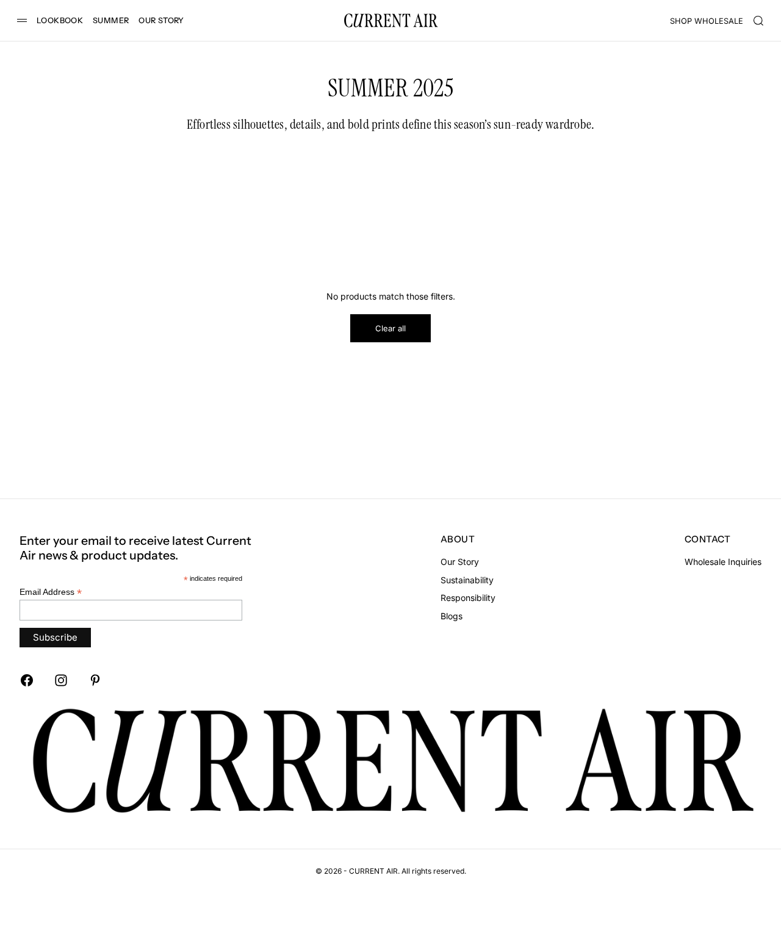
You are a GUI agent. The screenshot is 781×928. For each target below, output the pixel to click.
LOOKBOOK (60, 20)
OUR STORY (161, 20)
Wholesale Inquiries (723, 561)
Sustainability (467, 580)
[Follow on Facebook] (27, 680)
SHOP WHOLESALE (706, 21)
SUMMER (111, 20)
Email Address (51, 592)
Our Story (460, 561)
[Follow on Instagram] (61, 680)
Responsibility (468, 597)
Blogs (451, 616)
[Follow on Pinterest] (95, 680)
